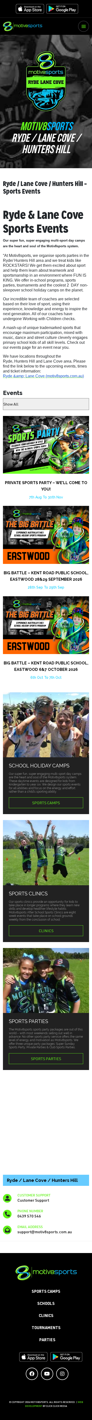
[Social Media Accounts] (32, 1374)
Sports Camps (46, 802)
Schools (46, 1304)
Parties (47, 1340)
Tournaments (46, 1328)
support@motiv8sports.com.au (44, 1231)
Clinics (46, 930)
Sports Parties (46, 1058)
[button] (83, 26)
